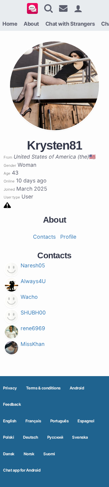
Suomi (49, 453)
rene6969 (33, 328)
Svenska (80, 437)
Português (59, 420)
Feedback (12, 404)
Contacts (44, 237)
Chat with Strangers (70, 24)
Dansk (9, 453)
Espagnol (86, 420)
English (9, 420)
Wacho (29, 297)
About (31, 24)
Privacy (10, 387)
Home (9, 24)
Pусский (55, 437)
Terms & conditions (43, 387)
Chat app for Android (21, 470)
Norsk (29, 453)
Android (77, 387)
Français (33, 420)
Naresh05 (33, 265)
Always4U (33, 281)
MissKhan (33, 344)
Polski (8, 437)
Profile (68, 237)
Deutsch (30, 437)
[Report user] (7, 205)
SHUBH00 (33, 312)
